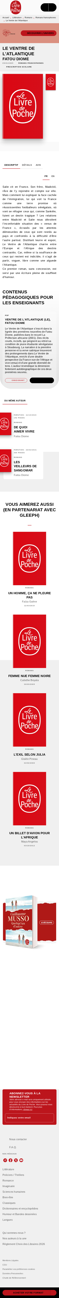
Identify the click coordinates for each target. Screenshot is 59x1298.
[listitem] (5, 1160)
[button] (39, 33)
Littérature (17, 17)
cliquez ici (27, 1109)
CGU (5, 1265)
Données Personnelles (13, 1273)
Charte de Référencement (14, 1278)
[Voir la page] (29, 922)
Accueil (6, 17)
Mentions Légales (11, 1260)
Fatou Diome (16, 59)
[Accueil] (16, 7)
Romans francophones (46, 17)
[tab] (11, 165)
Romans (28, 17)
